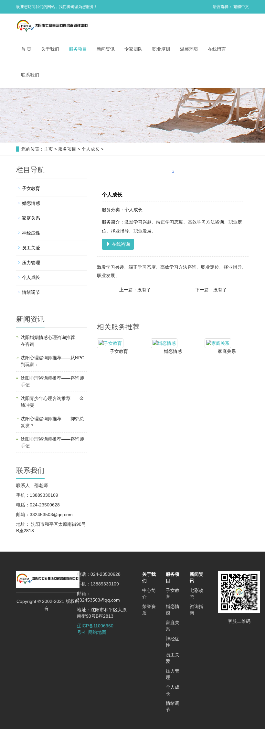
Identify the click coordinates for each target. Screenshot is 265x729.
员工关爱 (31, 247)
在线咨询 (120, 244)
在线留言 (217, 49)
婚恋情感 (173, 351)
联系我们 (30, 74)
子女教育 (119, 351)
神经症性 (31, 232)
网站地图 (97, 632)
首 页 (26, 49)
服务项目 (78, 49)
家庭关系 (227, 351)
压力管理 (31, 262)
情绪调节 (31, 292)
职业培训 (161, 49)
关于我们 (50, 49)
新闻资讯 (106, 49)
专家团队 (133, 49)
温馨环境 (189, 49)
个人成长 (90, 149)
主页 (48, 149)
